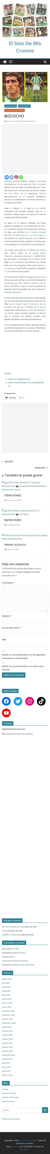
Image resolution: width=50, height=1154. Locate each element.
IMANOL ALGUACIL (15, 544)
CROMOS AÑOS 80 (24, 106)
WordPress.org (8, 1101)
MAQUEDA (40, 467)
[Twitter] (11, 177)
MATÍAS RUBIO (12, 520)
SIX (3, 931)
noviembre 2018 (8, 1055)
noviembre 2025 (8, 1015)
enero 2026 (6, 1007)
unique (5, 961)
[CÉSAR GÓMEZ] (25, 482)
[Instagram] (16, 177)
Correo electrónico (11, 627)
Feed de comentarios (10, 1097)
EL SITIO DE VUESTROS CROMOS (14, 110)
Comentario (8, 582)
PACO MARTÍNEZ (27, 965)
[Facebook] (7, 177)
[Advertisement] (25, 149)
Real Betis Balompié (12, 292)
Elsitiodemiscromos (29, 121)
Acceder (5, 1089)
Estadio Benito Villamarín (27, 304)
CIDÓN (16, 949)
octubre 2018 (7, 1059)
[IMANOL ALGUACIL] (25, 535)
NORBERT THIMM (9, 935)
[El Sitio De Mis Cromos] (5, 62)
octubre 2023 (7, 1035)
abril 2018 (6, 1071)
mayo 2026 (6, 991)
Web (4, 639)
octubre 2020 (7, 1047)
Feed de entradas (9, 1093)
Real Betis (13, 193)
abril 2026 (6, 995)
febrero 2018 (7, 1075)
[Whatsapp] (21, 177)
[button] (42, 338)
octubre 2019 (7, 1051)
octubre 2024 (7, 1031)
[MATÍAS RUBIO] (25, 510)
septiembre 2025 (9, 1023)
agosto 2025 (7, 1027)
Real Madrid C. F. (23, 235)
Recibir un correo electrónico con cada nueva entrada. (23, 668)
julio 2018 (6, 1063)
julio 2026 (6, 983)
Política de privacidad (10, 1119)
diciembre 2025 (8, 1011)
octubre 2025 (7, 1019)
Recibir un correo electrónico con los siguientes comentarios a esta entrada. (24, 656)
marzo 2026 (6, 999)
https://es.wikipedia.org (18, 379)
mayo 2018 (6, 1067)
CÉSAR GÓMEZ (12, 495)
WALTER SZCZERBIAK (10, 927)
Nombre (6, 616)
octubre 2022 (7, 1039)
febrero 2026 (7, 1003)
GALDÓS (9, 461)
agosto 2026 (7, 979)
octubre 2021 (7, 1043)
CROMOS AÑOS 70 (10, 106)
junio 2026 (6, 987)
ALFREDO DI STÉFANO (19, 961)
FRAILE (23, 953)
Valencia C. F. (29, 256)
